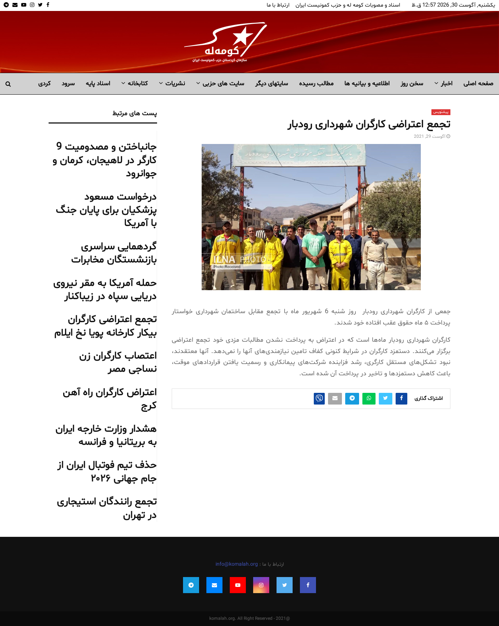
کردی (44, 83)
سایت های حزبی (223, 83)
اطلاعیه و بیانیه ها (367, 83)
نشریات (175, 83)
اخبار (447, 83)
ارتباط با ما (278, 5)
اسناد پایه (98, 83)
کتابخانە (138, 83)
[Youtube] (238, 585)
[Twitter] (285, 585)
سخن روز (412, 83)
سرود (68, 83)
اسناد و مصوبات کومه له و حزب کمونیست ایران (348, 5)
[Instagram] (261, 585)
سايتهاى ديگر (271, 83)
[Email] (214, 585)
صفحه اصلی (479, 83)
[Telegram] (191, 585)
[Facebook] (308, 585)
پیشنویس (441, 112)
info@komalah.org (237, 564)
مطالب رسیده (316, 83)
